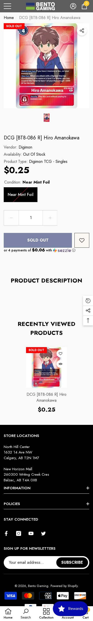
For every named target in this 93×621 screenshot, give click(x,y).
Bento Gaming (38, 585)
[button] (73, 6)
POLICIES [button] (12, 504)
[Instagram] (18, 533)
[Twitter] (43, 533)
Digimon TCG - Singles (48, 161)
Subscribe (72, 562)
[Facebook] (6, 533)
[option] (46, 65)
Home (9, 17)
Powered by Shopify (64, 585)
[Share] (82, 31)
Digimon (25, 147)
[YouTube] (31, 533)
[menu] (7, 6)
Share (82, 31)
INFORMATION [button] (17, 488)
